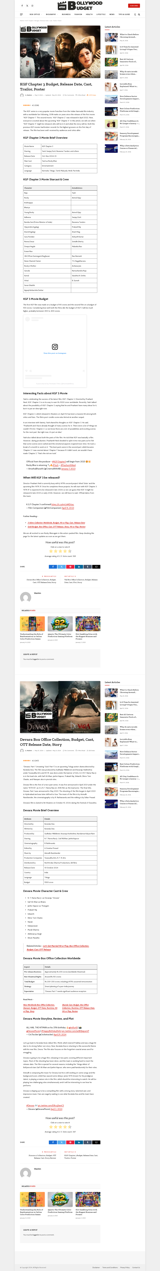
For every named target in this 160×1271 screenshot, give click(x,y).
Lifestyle (101, 14)
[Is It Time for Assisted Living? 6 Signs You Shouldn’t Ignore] (111, 49)
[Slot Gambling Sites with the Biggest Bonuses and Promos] (88, 623)
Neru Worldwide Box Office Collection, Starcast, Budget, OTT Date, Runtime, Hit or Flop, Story (40, 1008)
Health (89, 14)
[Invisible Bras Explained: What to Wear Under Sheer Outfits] (111, 87)
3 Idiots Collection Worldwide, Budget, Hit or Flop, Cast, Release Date (56, 523)
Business (66, 14)
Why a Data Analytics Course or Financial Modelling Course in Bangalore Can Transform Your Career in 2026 (129, 147)
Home (22, 20)
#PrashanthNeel (68, 465)
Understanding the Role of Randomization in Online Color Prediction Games (31, 636)
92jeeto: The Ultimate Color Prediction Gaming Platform (60, 635)
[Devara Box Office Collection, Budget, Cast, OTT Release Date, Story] (60, 707)
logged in (36, 659)
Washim (29, 95)
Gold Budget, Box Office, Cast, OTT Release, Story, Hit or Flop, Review (56, 527)
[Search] (139, 14)
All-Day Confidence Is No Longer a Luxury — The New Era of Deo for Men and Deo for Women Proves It (129, 122)
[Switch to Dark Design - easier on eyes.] (135, 14)
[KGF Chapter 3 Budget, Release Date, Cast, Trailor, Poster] (60, 52)
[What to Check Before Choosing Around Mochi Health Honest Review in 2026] (111, 37)
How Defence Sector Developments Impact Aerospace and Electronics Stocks (129, 97)
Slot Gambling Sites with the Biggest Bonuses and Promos (86, 636)
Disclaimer (96, 1267)
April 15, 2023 (68, 508)
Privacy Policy (125, 1267)
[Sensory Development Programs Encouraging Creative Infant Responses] (111, 136)
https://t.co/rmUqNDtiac (62, 504)
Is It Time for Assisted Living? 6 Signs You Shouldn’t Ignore (129, 48)
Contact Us (136, 1267)
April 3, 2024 (56, 1109)
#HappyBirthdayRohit (51, 1031)
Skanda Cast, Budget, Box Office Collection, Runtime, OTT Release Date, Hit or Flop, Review (78, 1008)
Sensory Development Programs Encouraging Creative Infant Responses (129, 134)
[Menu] (21, 14)
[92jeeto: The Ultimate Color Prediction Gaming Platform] (60, 623)
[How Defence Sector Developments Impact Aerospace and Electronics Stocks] (111, 99)
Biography (51, 14)
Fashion (78, 14)
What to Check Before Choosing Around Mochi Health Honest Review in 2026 (129, 35)
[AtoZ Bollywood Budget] (80, 5)
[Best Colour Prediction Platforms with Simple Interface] (111, 111)
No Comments (69, 95)
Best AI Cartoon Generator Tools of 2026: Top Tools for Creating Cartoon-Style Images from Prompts (128, 60)
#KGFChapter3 (59, 461)
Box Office (35, 14)
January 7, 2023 (68, 468)
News (112, 14)
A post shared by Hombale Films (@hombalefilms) (55, 384)
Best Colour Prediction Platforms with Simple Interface (130, 109)
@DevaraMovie (33, 1031)
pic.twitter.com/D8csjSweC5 (51, 1105)
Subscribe (134, 6)
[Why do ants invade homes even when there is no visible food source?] (111, 74)
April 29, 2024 (60, 1034)
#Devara (30, 1105)
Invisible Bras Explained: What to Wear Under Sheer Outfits (128, 85)
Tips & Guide (124, 14)
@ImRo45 (73, 1027)
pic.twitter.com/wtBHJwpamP (75, 1031)
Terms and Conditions (110, 1267)
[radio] (51, 551)
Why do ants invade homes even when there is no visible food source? (130, 72)
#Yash (55, 465)
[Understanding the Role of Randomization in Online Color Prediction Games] (32, 623)
